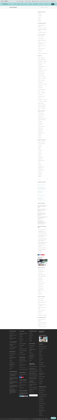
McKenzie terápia (40, 82)
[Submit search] (46, 179)
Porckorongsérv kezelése (41, 89)
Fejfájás (39, 148)
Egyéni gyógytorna (40, 269)
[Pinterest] (2, 1)
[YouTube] (5, 1)
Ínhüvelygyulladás (21, 345)
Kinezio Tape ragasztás (41, 126)
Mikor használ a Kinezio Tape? (42, 233)
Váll (38, 101)
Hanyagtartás (40, 153)
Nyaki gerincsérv (40, 85)
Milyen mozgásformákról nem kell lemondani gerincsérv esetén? (42, 195)
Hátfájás (39, 78)
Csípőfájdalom (43, 57)
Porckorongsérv (40, 87)
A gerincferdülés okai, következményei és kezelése (42, 231)
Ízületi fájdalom (40, 158)
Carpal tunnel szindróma (41, 143)
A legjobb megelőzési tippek (42, 247)
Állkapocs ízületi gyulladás (41, 106)
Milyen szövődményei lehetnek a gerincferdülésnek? (42, 236)
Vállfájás (41, 101)
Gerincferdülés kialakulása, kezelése (41, 26)
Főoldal (42, 7)
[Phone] (7, 1)
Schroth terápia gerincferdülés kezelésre (42, 30)
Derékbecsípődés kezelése (42, 59)
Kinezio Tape (43, 78)
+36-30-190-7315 (28, 1)
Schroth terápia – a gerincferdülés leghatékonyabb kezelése (42, 185)
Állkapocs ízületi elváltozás (42, 346)
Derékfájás (44, 61)
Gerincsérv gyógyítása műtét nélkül (42, 41)
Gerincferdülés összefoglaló (42, 32)
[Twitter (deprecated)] (38, 254)
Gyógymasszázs (40, 284)
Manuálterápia (40, 121)
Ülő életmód (43, 108)
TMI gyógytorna (40, 99)
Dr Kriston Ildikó (41, 184)
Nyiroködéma (40, 165)
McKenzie (43, 80)
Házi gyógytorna (40, 131)
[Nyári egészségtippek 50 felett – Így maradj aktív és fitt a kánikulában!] (40, 340)
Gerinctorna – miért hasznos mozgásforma (42, 250)
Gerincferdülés (40, 15)
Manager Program (40, 129)
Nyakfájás (39, 20)
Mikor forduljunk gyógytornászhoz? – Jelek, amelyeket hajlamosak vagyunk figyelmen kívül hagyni (13, 391)
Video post (45, 99)
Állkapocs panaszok (41, 103)
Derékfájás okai (40, 252)
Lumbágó (39, 80)
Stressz (39, 92)
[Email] (6, 1)
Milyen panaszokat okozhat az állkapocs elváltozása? (42, 240)
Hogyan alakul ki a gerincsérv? (33, 375)
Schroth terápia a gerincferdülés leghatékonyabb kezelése (42, 243)
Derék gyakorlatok (12, 348)
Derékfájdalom (40, 61)
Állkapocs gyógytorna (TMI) (42, 274)
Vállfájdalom (39, 176)
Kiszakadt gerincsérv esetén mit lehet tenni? (42, 43)
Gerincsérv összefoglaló (41, 48)
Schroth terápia (40, 116)
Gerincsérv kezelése (41, 36)
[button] (55, 4)
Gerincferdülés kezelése (41, 66)
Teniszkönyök (40, 94)
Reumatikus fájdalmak (41, 169)
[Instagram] (41, 254)
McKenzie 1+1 (40, 137)
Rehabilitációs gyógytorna (23, 350)
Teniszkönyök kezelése (41, 96)
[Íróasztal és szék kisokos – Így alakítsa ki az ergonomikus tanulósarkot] (43, 337)
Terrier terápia (40, 124)
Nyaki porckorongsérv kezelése (42, 53)
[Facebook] (1, 1)
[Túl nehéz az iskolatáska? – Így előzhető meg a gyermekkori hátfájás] (40, 337)
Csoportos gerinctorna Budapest (41, 133)
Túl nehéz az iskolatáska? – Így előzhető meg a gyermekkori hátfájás (42, 206)
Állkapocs (45, 101)
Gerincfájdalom (40, 68)
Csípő (39, 57)
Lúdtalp (40, 368)
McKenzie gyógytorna (41, 114)
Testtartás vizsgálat (22, 354)
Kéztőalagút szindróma (41, 160)
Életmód (39, 108)
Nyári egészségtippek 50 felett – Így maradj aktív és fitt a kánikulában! (42, 217)
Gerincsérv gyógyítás (41, 71)
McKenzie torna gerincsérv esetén (42, 46)
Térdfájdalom (40, 174)
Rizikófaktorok (40, 171)
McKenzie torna (40, 311)
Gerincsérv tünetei (40, 38)
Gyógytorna (39, 135)
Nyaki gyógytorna (40, 279)
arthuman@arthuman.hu (24, 369)
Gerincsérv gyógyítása (41, 73)
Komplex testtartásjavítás (41, 119)
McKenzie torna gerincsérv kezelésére (42, 246)
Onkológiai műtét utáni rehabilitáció (41, 167)
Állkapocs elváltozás (12, 353)
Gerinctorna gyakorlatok (22, 343)
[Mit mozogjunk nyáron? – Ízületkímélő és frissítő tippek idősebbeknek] (46, 337)
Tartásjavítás (43, 92)
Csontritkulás (40, 145)
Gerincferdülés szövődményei (42, 322)
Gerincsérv (39, 17)
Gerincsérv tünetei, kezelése (42, 229)
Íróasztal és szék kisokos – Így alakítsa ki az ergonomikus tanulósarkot (42, 210)
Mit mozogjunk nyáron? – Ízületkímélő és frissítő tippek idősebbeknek (42, 214)
